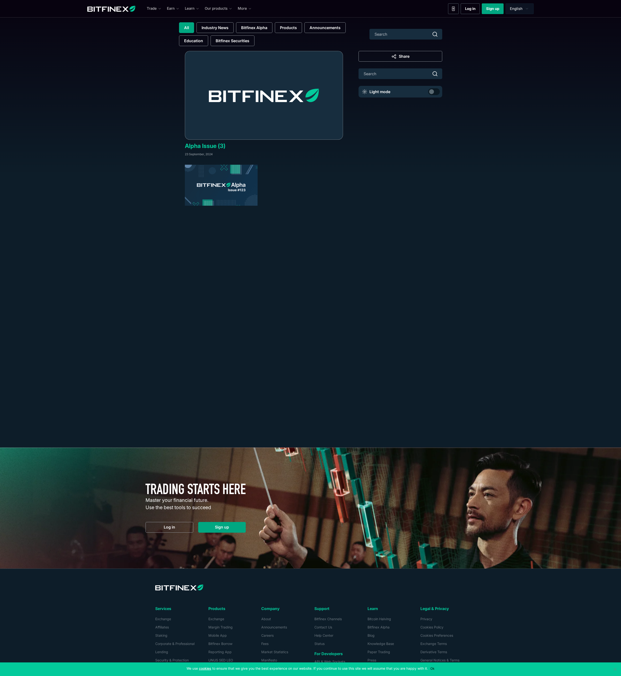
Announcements (325, 27)
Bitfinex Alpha (254, 27)
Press (372, 660)
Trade (152, 8)
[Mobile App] (453, 8)
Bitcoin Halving (379, 619)
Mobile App (217, 635)
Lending (161, 652)
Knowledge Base (381, 644)
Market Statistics (274, 652)
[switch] (434, 91)
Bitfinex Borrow (220, 644)
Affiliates (162, 627)
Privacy (426, 619)
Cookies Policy (431, 627)
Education (193, 40)
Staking (161, 635)
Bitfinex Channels (328, 619)
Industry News (215, 27)
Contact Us (323, 627)
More (242, 8)
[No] (615, 669)
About (266, 619)
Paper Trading (379, 652)
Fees (265, 644)
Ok (432, 668)
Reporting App (220, 652)
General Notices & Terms (439, 660)
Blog (371, 635)
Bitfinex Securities (232, 40)
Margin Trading (220, 627)
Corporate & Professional (175, 644)
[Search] (435, 34)
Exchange (163, 619)
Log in (472, 9)
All (186, 27)
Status (319, 644)
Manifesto (269, 660)
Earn (171, 8)
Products (288, 27)
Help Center (323, 635)
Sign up (495, 9)
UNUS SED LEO (220, 660)
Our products (216, 8)
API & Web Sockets (329, 662)
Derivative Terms (433, 652)
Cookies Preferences (436, 635)
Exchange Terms (433, 644)
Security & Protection (172, 660)
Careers (267, 635)
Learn (190, 8)
